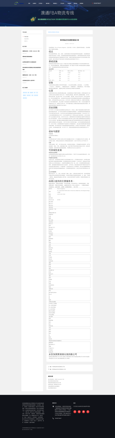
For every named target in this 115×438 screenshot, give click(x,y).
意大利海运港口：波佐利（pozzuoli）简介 (56, 379)
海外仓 (25, 41)
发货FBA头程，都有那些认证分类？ (55, 384)
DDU (37, 92)
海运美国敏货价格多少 (52, 387)
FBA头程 (26, 36)
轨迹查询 (69, 3)
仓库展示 (34, 3)
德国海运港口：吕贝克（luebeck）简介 (31, 51)
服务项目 (48, 3)
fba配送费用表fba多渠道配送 (53, 386)
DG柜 (32, 95)
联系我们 (81, 3)
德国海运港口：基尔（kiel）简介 (30, 75)
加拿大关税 (25, 92)
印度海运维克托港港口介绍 (58, 366)
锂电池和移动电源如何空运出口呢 (54, 382)
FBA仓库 (62, 3)
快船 (28, 92)
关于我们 (40, 3)
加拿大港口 (29, 95)
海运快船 (26, 38)
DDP (34, 92)
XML (31, 429)
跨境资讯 (55, 3)
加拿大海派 (36, 95)
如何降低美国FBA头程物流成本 (29, 62)
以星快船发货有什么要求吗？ (29, 80)
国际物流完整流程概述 (27, 56)
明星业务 (75, 3)
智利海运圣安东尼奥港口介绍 (59, 369)
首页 (29, 3)
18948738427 (97, 3)
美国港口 (24, 95)
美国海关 (31, 92)
